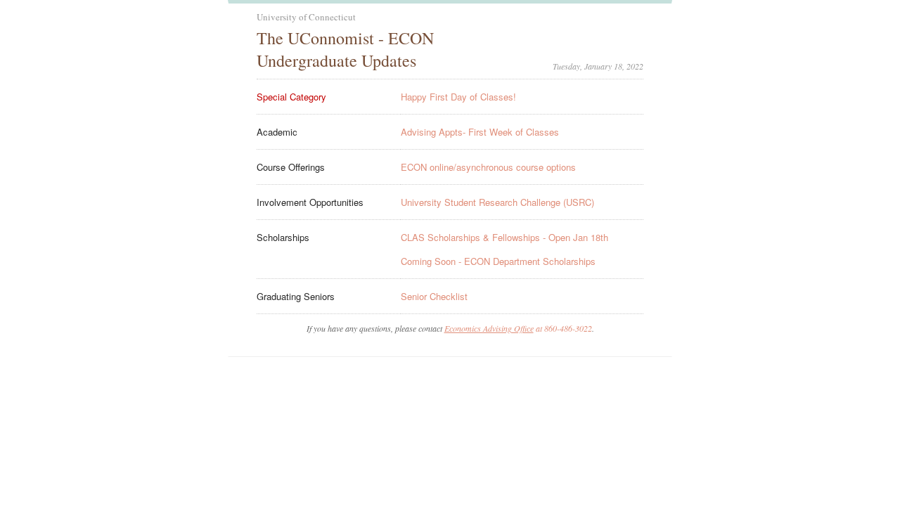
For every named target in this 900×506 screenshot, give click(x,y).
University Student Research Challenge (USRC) (497, 202)
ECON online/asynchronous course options (488, 167)
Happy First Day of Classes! (458, 96)
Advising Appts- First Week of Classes (480, 131)
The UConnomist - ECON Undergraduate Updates (345, 49)
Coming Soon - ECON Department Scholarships (498, 261)
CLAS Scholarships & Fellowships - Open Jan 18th (504, 237)
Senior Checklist (434, 296)
